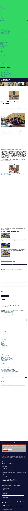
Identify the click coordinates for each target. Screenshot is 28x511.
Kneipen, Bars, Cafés (5, 346)
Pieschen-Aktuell (6, 473)
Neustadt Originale (3, 17)
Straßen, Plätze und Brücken (5, 33)
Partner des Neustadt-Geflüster (4, 42)
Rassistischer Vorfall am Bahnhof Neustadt (8, 483)
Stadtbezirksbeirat (3, 8)
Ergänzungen (3, 271)
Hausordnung (4, 354)
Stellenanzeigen (2, 47)
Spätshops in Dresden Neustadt (5, 30)
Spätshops (3, 343)
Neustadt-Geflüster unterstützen (4, 40)
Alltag (0, 10)
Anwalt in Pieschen (5, 468)
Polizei (2, 7)
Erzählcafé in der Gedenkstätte (6, 369)
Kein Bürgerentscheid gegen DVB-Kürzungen (15, 313)
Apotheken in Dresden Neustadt (5, 22)
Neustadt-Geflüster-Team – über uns (5, 72)
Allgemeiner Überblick (5, 331)
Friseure (3, 340)
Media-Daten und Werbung (3, 44)
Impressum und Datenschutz (5, 70)
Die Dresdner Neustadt (3, 35)
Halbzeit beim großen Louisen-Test (8, 312)
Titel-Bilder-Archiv (3, 18)
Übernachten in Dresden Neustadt (5, 32)
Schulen (3, 342)
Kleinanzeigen (2, 46)
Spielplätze (3, 344)
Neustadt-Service (2, 20)
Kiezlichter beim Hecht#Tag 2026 (6, 370)
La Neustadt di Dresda (6, 334)
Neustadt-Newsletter (3, 75)
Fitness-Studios (4, 339)
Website (2, 291)
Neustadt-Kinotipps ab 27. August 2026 (9, 61)
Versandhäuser (5, 471)
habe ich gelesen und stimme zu (8, 448)
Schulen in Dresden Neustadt (5, 29)
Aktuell (1, 5)
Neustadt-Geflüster (5, 79)
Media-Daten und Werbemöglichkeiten (6, 73)
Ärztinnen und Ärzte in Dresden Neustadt (6, 23)
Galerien (3, 341)
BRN (1, 16)
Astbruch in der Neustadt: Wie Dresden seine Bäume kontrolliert (16, 310)
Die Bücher (1, 43)
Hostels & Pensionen (5, 345)
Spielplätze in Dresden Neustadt (5, 31)
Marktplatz (1, 48)
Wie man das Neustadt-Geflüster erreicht (5, 45)
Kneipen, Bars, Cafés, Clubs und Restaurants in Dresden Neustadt (9, 28)
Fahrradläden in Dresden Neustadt (6, 338)
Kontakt (1, 41)
